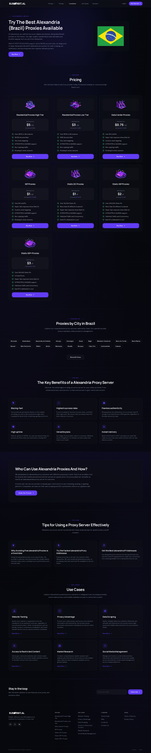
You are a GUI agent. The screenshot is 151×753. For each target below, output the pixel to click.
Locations (104, 722)
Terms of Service (130, 716)
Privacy (134, 750)
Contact (95, 4)
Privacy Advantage (84, 719)
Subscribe (134, 692)
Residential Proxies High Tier (63, 717)
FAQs (102, 719)
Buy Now (15, 54)
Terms (140, 750)
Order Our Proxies (25, 493)
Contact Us (105, 725)
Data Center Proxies (61, 726)
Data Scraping (83, 722)
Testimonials (105, 716)
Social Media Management (87, 734)
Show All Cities (75, 357)
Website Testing (83, 716)
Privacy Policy (129, 719)
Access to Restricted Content (85, 726)
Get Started (135, 3)
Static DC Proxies (61, 733)
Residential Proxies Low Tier (63, 722)
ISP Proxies (58, 729)
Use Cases (85, 4)
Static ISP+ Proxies (61, 739)
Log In (124, 3)
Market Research (83, 730)
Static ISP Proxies (61, 736)
